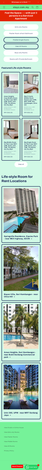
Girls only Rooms (21, 27)
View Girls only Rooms (11, 432)
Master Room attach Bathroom (21, 33)
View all (21, 164)
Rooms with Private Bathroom (21, 59)
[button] (4, 7)
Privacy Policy (9, 450)
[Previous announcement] (4, 2)
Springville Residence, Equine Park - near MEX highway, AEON (21, 237)
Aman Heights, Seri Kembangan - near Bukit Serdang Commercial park (20, 354)
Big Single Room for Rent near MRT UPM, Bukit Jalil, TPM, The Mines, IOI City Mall (30, 145)
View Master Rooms (11, 437)
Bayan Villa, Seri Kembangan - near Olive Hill (21, 295)
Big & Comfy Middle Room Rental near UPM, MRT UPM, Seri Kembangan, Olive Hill (30, 101)
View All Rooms (21, 46)
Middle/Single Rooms (21, 40)
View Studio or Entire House (14, 427)
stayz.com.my (23, 464)
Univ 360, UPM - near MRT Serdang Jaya (21, 414)
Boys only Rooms (21, 53)
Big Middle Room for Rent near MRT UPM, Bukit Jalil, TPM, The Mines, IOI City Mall (10, 145)
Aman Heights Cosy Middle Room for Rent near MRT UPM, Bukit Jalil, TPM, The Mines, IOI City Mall (10, 101)
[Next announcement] (38, 2)
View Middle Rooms (10, 441)
